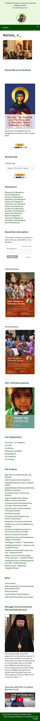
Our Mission (9, 448)
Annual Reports (10, 454)
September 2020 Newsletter (15, 220)
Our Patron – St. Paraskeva (15, 443)
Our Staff (8, 445)
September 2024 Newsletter (15, 199)
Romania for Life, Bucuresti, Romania (18, 521)
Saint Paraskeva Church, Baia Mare (17, 480)
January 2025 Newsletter (14, 197)
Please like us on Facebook (18, 70)
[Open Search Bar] (37, 27)
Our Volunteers (10, 457)
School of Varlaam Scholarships (16, 534)
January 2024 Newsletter (14, 202)
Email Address (12, 248)
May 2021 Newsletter (12, 216)
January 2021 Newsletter (14, 218)
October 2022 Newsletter (14, 209)
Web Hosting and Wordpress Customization (19, 717)
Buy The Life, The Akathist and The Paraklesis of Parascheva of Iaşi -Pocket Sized (19, 133)
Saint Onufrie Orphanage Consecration (19, 597)
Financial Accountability (13, 451)
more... (17, 677)
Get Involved (9, 459)
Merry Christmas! (11, 591)
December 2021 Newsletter (15, 211)
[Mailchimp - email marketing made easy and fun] (28, 257)
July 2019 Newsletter (12, 223)
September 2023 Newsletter (15, 204)
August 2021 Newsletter (14, 213)
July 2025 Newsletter (12, 195)
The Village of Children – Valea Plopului (19, 542)
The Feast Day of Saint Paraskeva (17, 594)
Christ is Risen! (10, 583)
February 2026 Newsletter (14, 192)
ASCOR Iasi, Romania (12, 513)
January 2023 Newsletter (14, 206)
